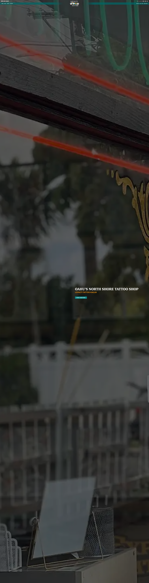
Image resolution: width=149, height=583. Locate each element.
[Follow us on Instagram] (145, 1)
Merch (8, 3)
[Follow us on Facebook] (143, 1)
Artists (137, 3)
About (5, 3)
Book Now (145, 3)
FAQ (140, 3)
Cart (138, 1)
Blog (142, 3)
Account (140, 1)
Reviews (11, 3)
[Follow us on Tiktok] (147, 1)
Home (2, 3)
